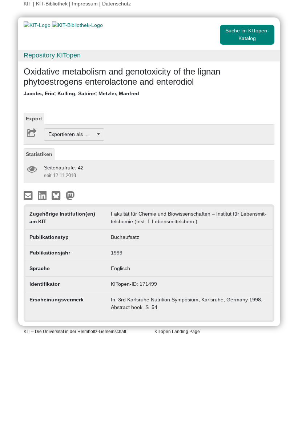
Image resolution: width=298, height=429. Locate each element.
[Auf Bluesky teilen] (58, 195)
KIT (28, 4)
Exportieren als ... (72, 134)
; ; (81, 93)
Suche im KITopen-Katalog (247, 34)
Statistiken (39, 154)
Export (34, 118)
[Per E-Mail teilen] (29, 195)
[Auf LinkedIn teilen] (43, 195)
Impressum (85, 4)
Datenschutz (116, 4)
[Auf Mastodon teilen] (70, 195)
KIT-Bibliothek (52, 4)
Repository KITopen (52, 55)
